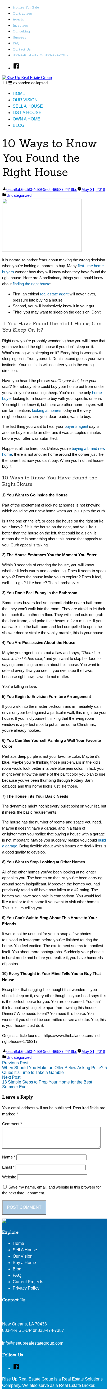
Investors (20, 25)
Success (19, 37)
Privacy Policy (26, 1288)
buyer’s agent (76, 426)
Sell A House (28, 106)
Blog (18, 125)
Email (8, 1167)
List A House (27, 112)
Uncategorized (18, 195)
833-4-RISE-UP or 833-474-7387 (41, 55)
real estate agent (54, 294)
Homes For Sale (26, 7)
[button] (5, 82)
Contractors (22, 13)
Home (19, 93)
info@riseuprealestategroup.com (32, 1343)
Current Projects (28, 1281)
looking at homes (46, 410)
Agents (18, 19)
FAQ (16, 43)
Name (8, 1157)
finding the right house (31, 284)
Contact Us (22, 49)
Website (9, 1177)
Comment (12, 1124)
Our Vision (25, 100)
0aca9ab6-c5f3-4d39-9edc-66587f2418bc (41, 189)
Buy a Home (24, 1262)
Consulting (21, 31)
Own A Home (26, 119)
